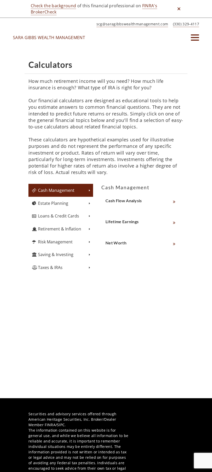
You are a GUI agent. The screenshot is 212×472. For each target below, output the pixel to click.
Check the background (53, 6)
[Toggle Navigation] (195, 37)
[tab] (60, 190)
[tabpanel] (142, 217)
